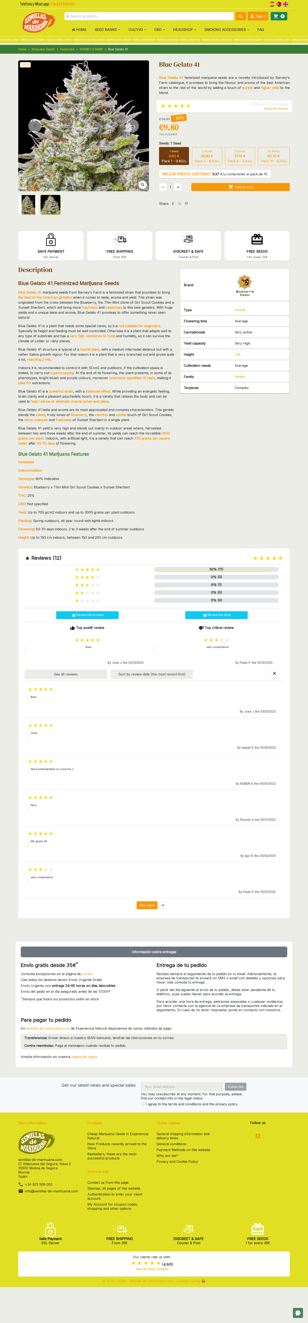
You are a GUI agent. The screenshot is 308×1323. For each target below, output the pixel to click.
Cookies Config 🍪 (191, 1281)
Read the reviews (276, 108)
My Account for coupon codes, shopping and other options (112, 1206)
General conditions (171, 1144)
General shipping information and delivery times (183, 1136)
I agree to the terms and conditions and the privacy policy (192, 1104)
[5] (188, 106)
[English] (285, 4)
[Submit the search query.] (67, 16)
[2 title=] (261, 558)
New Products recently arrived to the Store (117, 1146)
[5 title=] (280, 558)
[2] (169, 106)
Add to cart (240, 187)
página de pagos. (84, 1057)
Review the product (87, 615)
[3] (175, 106)
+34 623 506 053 (38, 1184)
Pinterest (186, 203)
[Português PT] (278, 4)
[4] (182, 106)
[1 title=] (255, 558)
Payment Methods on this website (183, 1150)
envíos (87, 974)
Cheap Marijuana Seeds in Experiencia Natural (117, 1136)
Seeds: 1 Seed (170, 143)
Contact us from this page (108, 1182)
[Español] (272, 4)
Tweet (179, 203)
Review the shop (216, 615)
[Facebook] (258, 1136)
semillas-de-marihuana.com (48, 1028)
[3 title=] (267, 558)
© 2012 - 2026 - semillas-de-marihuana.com (138, 1281)
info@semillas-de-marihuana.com (51, 1191)
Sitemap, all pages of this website (113, 1188)
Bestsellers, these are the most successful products (111, 1156)
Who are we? (167, 1156)
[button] (258, 16)
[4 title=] (274, 558)
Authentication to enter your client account (114, 1196)
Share (172, 203)
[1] (163, 106)
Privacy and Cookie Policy (177, 1161)
